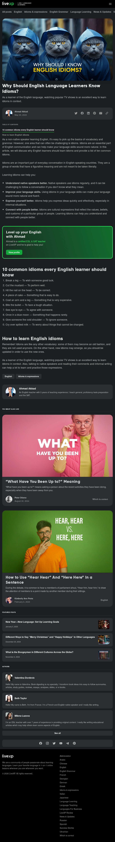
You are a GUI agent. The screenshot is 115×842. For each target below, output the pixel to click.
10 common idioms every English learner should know (28, 129)
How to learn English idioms (15, 134)
